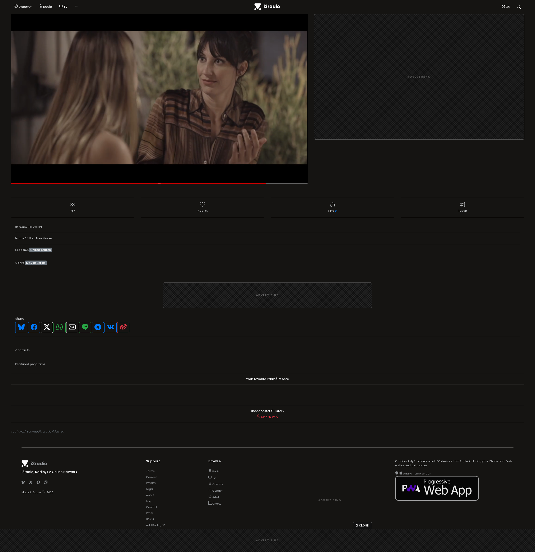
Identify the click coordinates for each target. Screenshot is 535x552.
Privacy (151, 483)
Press (150, 513)
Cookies (151, 477)
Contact (151, 507)
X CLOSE (362, 525)
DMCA (150, 519)
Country (217, 484)
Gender (217, 491)
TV (65, 6)
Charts (216, 504)
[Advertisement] (419, 77)
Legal (149, 489)
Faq (148, 501)
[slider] (159, 183)
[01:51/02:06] (159, 99)
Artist (215, 497)
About (150, 495)
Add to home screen (417, 474)
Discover (25, 6)
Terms (150, 471)
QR (507, 7)
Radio (47, 6)
